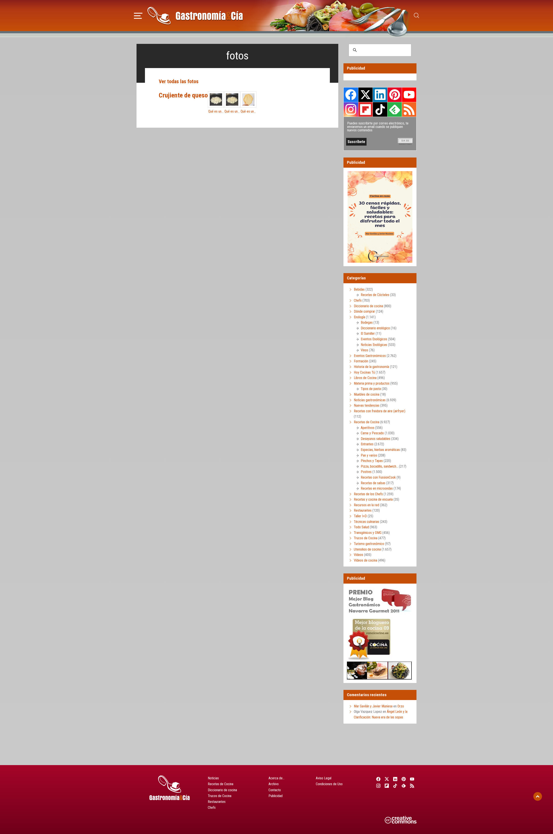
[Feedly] (404, 785)
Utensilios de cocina (367, 549)
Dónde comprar (364, 311)
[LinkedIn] (395, 778)
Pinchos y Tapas (372, 461)
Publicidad (276, 796)
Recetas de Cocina (366, 422)
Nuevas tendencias (366, 405)
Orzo (400, 706)
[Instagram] (378, 785)
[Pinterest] (404, 778)
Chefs (358, 300)
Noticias (213, 778)
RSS (409, 109)
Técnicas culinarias (366, 522)
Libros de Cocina (365, 378)
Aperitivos (367, 428)
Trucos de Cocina (365, 538)
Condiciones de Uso (329, 784)
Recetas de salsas (373, 483)
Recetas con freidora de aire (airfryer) (379, 411)
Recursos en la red (366, 505)
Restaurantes (363, 510)
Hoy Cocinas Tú (364, 372)
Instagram (351, 109)
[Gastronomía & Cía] (195, 15)
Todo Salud (361, 527)
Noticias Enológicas (374, 345)
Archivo (274, 784)
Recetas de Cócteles (375, 295)
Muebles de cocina (366, 394)
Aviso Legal (323, 778)
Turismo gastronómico (369, 544)
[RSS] (412, 785)
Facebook (351, 95)
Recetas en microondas (377, 488)
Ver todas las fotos (179, 81)
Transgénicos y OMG (367, 533)
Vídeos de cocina (365, 560)
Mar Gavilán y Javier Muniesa (373, 706)
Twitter (365, 95)
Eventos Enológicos (374, 339)
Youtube (409, 95)
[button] (138, 15)
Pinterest (395, 95)
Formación (361, 361)
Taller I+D (360, 516)
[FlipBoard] (387, 785)
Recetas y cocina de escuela (373, 499)
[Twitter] (387, 778)
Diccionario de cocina (368, 306)
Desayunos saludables (375, 439)
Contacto (275, 790)
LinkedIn (380, 95)
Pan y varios (369, 455)
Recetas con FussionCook (378, 477)
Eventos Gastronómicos (370, 356)
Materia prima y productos (371, 383)
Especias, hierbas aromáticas (380, 450)
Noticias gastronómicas (370, 400)
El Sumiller (368, 333)
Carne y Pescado (372, 433)
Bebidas (359, 289)
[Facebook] (378, 778)
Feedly (395, 109)
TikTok (380, 109)
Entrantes (367, 444)
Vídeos (358, 555)
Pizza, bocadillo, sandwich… (379, 466)
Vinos (364, 350)
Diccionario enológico (375, 328)
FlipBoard (365, 109)
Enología (359, 317)
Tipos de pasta (371, 389)
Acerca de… (276, 778)
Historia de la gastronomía (371, 367)
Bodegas (367, 322)
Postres (366, 472)
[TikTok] (395, 785)
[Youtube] (412, 778)
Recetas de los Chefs (368, 494)
